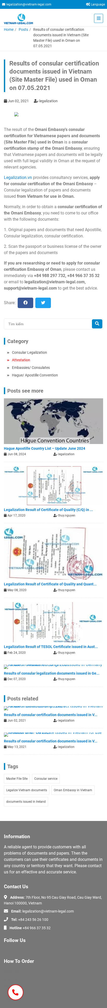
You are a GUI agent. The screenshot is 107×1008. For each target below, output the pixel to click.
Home (9, 29)
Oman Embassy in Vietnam (73, 790)
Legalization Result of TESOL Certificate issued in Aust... (51, 647)
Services (10, 979)
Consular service (45, 779)
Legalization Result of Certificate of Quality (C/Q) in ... (48, 510)
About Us (11, 971)
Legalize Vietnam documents (26, 790)
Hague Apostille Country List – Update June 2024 (44, 448)
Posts (23, 29)
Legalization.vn (18, 177)
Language (98, 4)
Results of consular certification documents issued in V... (50, 715)
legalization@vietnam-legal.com (28, 4)
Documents (13, 986)
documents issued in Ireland (26, 801)
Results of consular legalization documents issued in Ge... (51, 673)
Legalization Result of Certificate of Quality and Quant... (50, 584)
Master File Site (17, 779)
